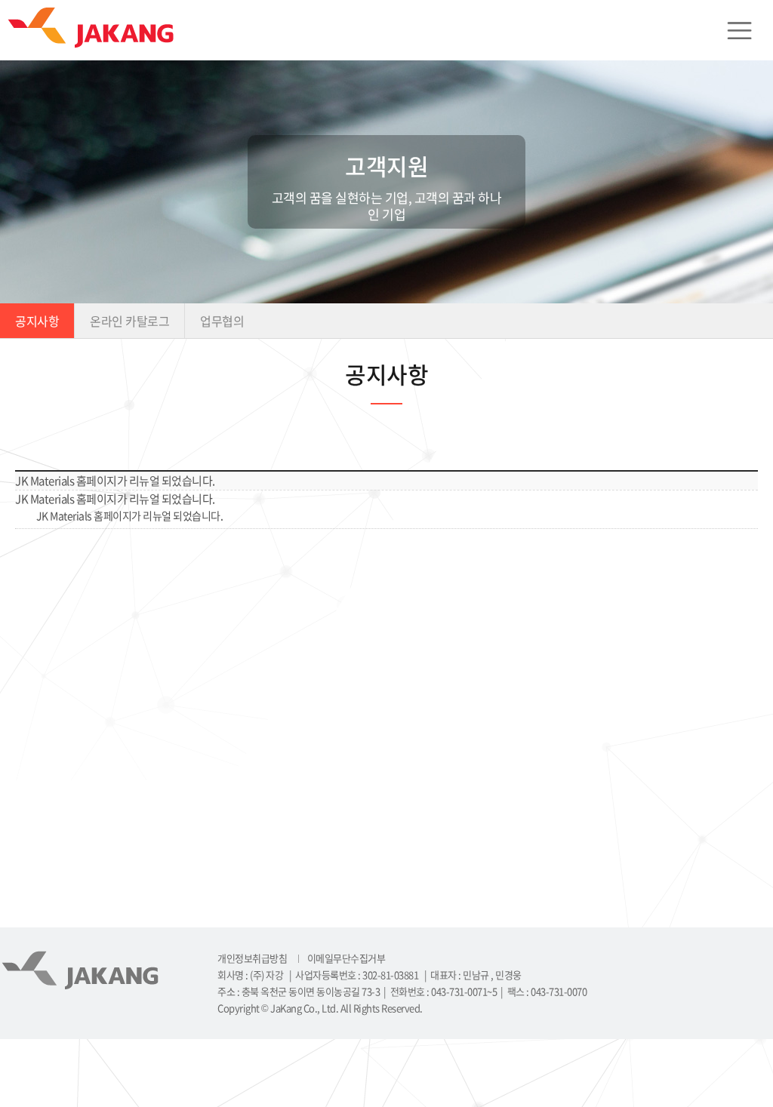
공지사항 (37, 321)
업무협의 (222, 321)
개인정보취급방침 (252, 958)
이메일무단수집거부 (346, 958)
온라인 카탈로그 (129, 321)
